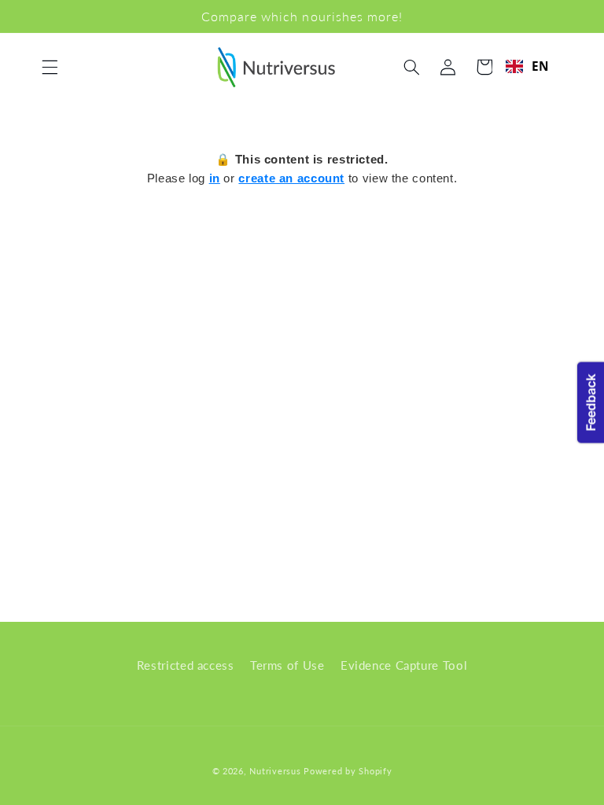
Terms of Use (287, 665)
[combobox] (527, 66)
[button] (49, 67)
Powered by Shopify (348, 771)
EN (541, 66)
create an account (291, 178)
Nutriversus (274, 771)
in (214, 178)
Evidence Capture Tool (404, 665)
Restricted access (185, 665)
